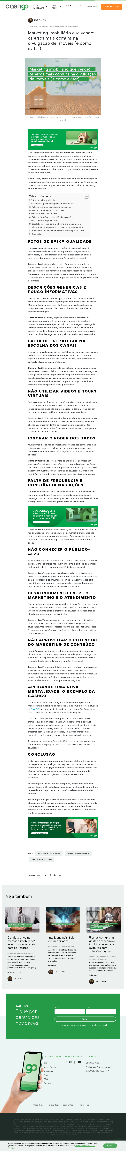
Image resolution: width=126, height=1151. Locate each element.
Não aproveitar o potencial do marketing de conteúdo (57, 227)
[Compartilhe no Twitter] (45, 875)
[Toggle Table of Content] (85, 196)
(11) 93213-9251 (92, 1063)
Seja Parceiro (112, 7)
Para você (54, 6)
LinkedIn (66, 1062)
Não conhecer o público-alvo (45, 220)
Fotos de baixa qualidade (43, 200)
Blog (46, 1075)
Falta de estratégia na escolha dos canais (51, 207)
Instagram (70, 1062)
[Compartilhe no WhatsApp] (60, 875)
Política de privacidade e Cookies (62, 1105)
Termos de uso (86, 1105)
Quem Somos (50, 1067)
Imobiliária (54, 26)
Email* (88, 1007)
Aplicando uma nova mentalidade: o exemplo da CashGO (60, 230)
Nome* (58, 1007)
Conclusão (36, 234)
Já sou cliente (93, 7)
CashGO (68, 5)
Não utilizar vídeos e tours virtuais (48, 210)
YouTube (79, 1062)
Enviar (85, 1018)
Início (46, 1063)
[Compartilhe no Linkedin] (55, 875)
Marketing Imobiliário (68, 26)
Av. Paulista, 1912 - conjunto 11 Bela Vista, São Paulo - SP (98, 1069)
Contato (47, 1083)
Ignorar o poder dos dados (44, 213)
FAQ (80, 5)
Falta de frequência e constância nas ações (52, 217)
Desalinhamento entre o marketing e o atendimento (56, 224)
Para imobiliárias (38, 6)
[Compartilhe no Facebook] (50, 875)
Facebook (75, 1062)
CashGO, (35, 709)
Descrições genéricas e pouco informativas (52, 203)
